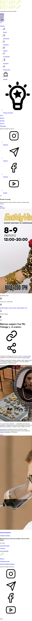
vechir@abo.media (4, 545)
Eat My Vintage (26, 357)
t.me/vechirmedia (4, 551)
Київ (1, 206)
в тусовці (2, 207)
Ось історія (3, 429)
